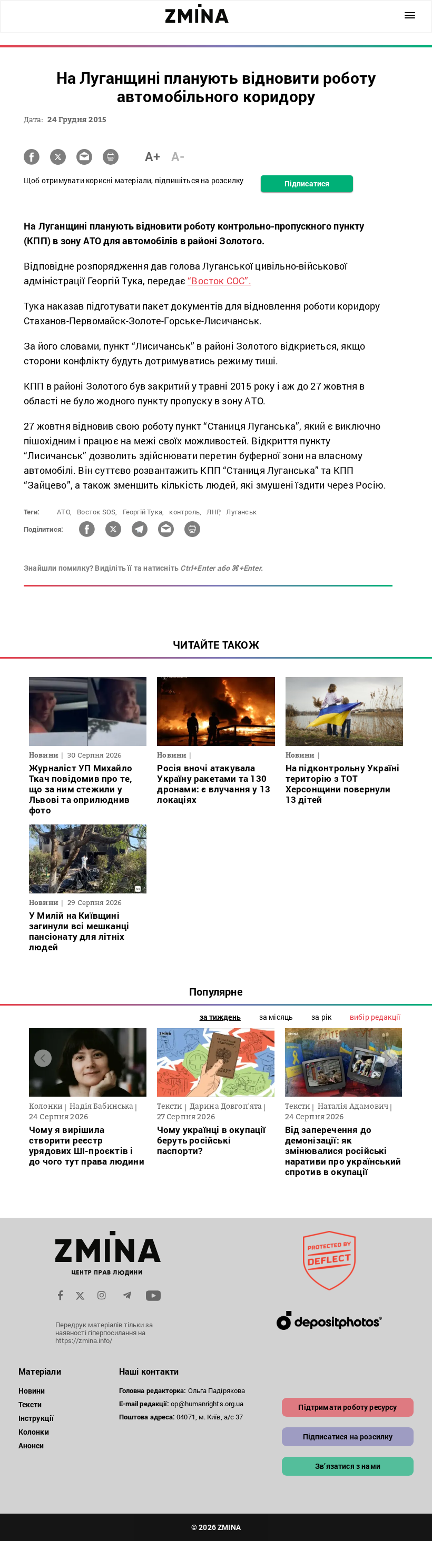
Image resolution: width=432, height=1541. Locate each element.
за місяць (276, 1017)
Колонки (33, 1432)
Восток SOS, (97, 511)
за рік (321, 1017)
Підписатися (306, 183)
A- (177, 156)
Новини (31, 1391)
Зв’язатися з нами (347, 1466)
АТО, (64, 511)
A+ (152, 156)
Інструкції (36, 1418)
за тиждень (220, 1017)
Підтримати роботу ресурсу (347, 1407)
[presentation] (43, 1058)
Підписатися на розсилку (348, 1436)
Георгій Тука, (143, 511)
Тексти (30, 1404)
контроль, (185, 511)
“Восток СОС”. (219, 280)
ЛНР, (214, 511)
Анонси (31, 1445)
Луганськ (241, 511)
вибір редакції (375, 1017)
